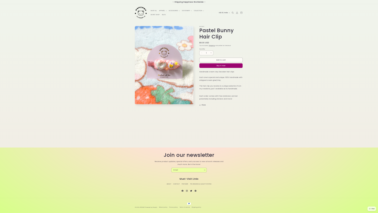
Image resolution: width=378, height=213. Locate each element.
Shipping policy (196, 207)
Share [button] (204, 105)
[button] (162, 11)
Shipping (212, 45)
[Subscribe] (204, 170)
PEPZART (142, 207)
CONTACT (176, 184)
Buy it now (221, 66)
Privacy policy (173, 207)
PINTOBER (185, 184)
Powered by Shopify (151, 207)
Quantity (202, 49)
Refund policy (163, 207)
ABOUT (169, 184)
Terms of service (185, 207)
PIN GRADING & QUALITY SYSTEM (200, 184)
